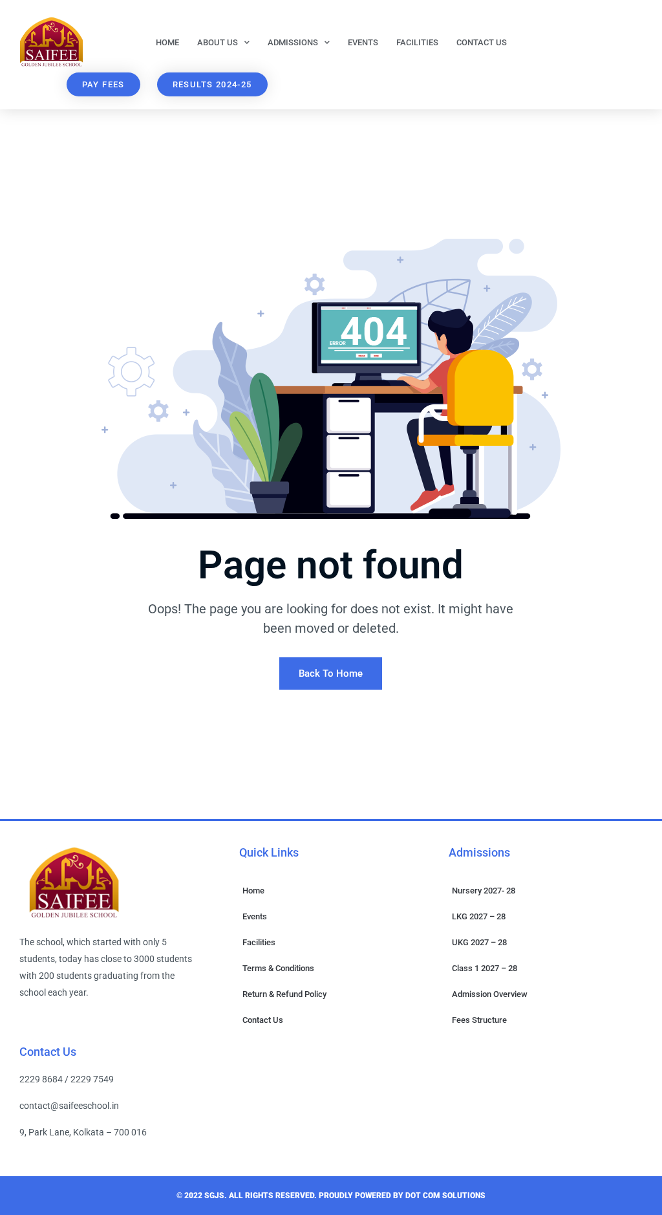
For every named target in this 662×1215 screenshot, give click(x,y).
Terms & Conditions (278, 968)
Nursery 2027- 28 (483, 890)
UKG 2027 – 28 (479, 942)
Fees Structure (479, 1020)
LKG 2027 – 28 (479, 916)
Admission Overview (490, 994)
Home (167, 42)
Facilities (417, 42)
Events (363, 42)
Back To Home (331, 673)
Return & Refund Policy (284, 994)
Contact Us (481, 42)
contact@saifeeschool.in (69, 1105)
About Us (217, 42)
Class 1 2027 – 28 (484, 968)
